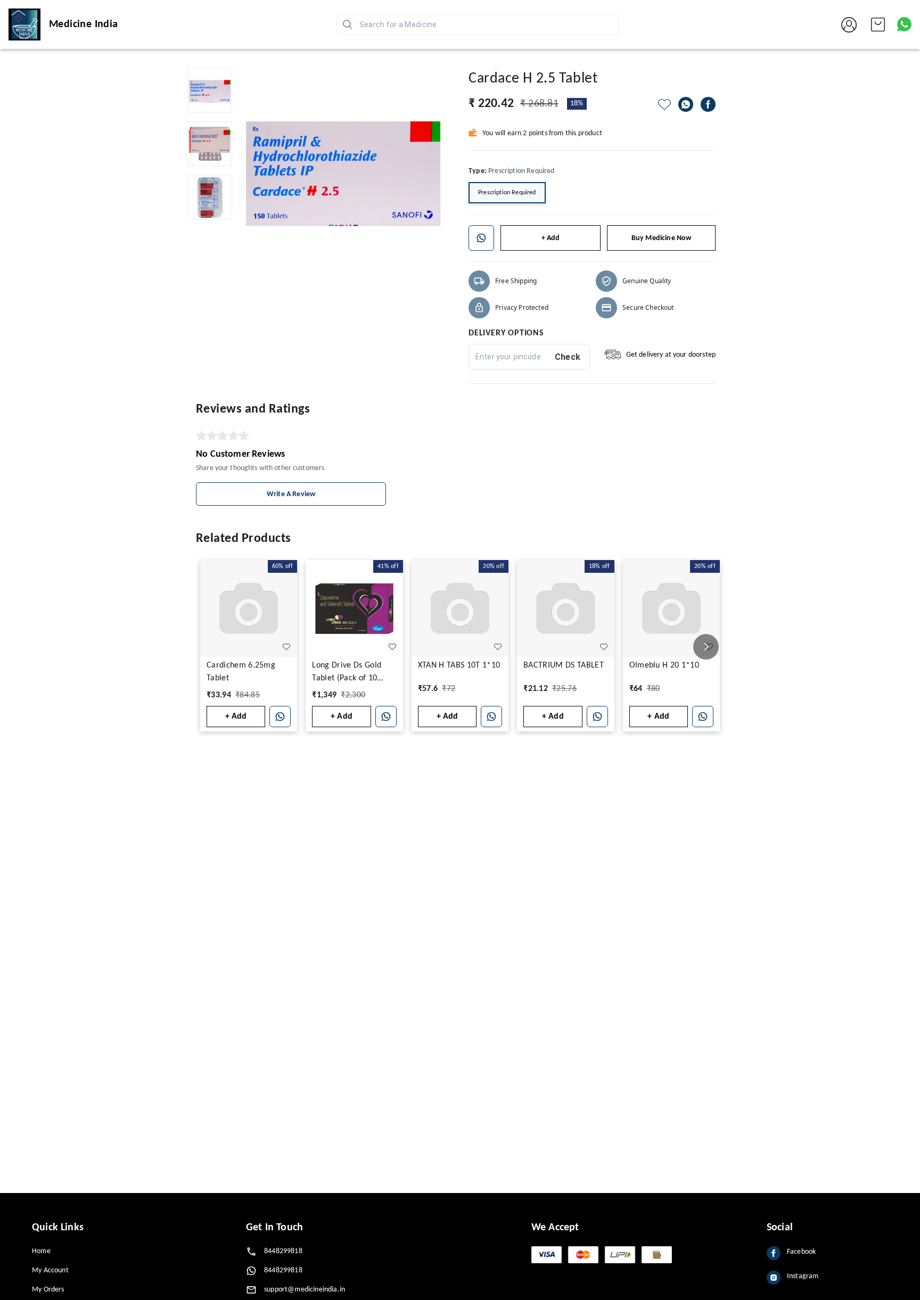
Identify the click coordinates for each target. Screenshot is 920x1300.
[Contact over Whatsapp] (904, 24)
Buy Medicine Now (661, 238)
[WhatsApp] (685, 104)
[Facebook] (708, 104)
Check (567, 357)
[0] (877, 24)
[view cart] (877, 24)
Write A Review (291, 494)
